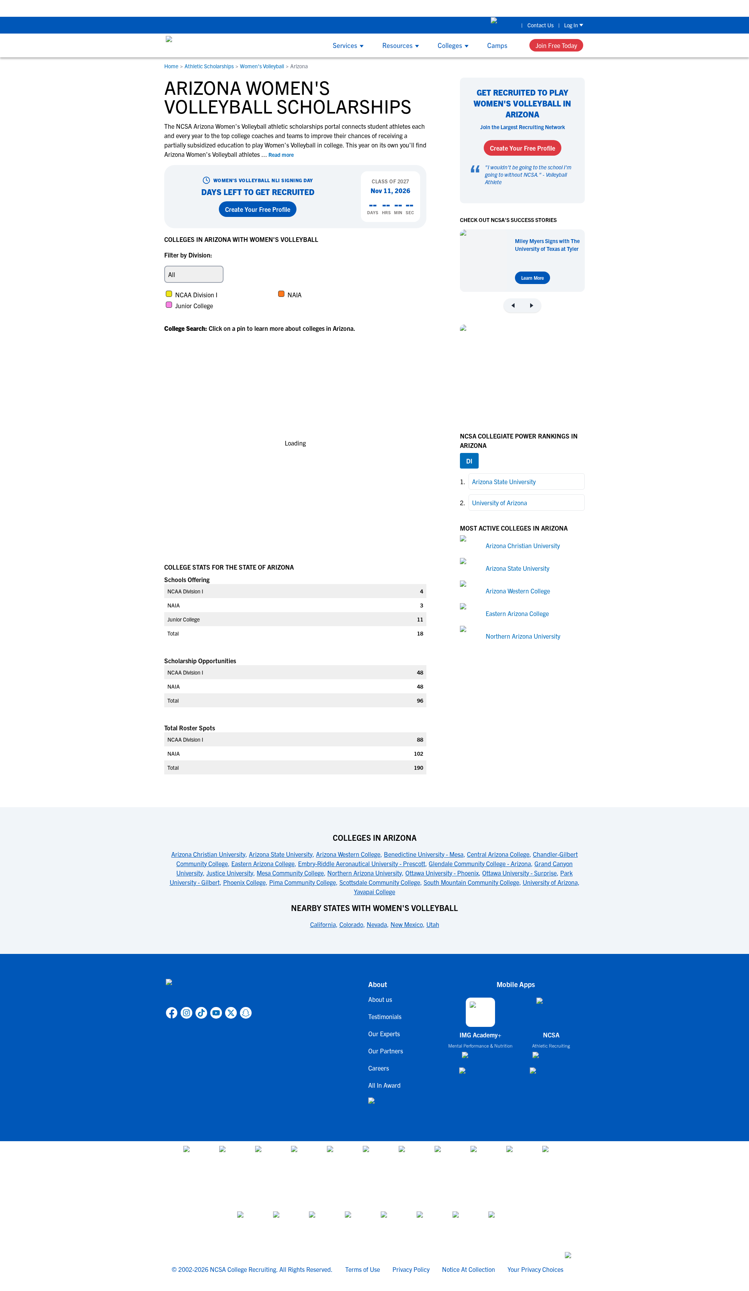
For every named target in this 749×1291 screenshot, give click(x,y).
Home (171, 65)
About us (380, 999)
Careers (378, 1068)
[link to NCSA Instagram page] (186, 1013)
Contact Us (540, 24)
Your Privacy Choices (535, 1269)
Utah (432, 924)
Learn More (532, 278)
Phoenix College (244, 882)
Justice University (229, 873)
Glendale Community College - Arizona (480, 863)
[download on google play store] (480, 1074)
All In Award (384, 1085)
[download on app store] (480, 1058)
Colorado (351, 924)
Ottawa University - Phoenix (442, 873)
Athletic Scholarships (209, 65)
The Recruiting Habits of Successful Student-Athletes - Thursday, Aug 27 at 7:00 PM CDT (590, 8)
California (323, 924)
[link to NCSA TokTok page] (201, 1013)
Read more (281, 154)
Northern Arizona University (523, 635)
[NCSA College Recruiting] (195, 45)
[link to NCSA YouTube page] (216, 1013)
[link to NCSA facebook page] (171, 1013)
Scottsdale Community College (379, 882)
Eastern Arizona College (517, 613)
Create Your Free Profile (257, 209)
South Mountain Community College (471, 882)
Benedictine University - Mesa (423, 854)
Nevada (377, 924)
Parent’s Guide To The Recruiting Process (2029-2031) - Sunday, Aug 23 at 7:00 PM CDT (349, 8)
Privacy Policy (411, 1269)
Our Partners (385, 1051)
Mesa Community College (290, 873)
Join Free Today (556, 45)
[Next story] (531, 305)
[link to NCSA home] (209, 991)
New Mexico (406, 924)
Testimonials (384, 1016)
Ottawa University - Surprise (519, 873)
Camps (497, 45)
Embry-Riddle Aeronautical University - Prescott (361, 863)
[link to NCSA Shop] (504, 25)
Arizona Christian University (523, 545)
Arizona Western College (518, 590)
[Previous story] (513, 305)
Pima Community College (302, 882)
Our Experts (384, 1033)
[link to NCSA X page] (231, 1013)
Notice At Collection (468, 1269)
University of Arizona (550, 882)
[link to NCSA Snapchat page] (246, 1013)
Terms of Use (362, 1269)
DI (469, 460)
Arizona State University (517, 568)
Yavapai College (374, 891)
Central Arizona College (498, 854)
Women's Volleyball (262, 65)
